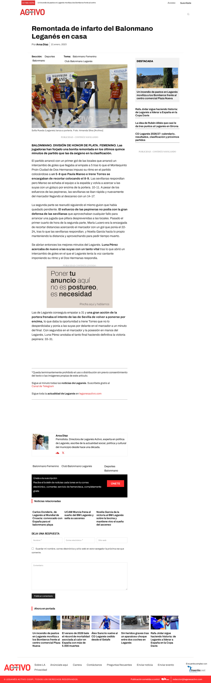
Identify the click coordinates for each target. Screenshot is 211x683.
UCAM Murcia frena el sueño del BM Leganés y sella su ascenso (78, 515)
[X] (145, 44)
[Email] (160, 44)
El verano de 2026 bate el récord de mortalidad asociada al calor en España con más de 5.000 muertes (76, 639)
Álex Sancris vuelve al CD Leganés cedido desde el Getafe (104, 636)
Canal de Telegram (43, 386)
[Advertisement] (79, 354)
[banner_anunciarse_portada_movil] (79, 287)
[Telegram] (168, 44)
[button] (188, 14)
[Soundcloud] (57, 452)
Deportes (50, 56)
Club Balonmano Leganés (78, 61)
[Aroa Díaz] (44, 444)
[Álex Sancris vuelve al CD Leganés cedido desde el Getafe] (105, 623)
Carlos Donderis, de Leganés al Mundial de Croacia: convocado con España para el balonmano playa (47, 518)
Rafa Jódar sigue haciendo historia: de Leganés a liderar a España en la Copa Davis (156, 112)
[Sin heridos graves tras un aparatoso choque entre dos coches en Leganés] (135, 623)
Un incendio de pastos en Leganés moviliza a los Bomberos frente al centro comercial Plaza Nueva (157, 95)
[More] (175, 44)
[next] (110, 3)
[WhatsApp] (153, 44)
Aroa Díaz (42, 44)
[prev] (105, 3)
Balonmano (38, 60)
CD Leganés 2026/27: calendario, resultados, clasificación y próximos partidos (157, 136)
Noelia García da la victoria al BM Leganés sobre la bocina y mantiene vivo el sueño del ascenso (110, 518)
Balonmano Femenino (85, 56)
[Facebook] (138, 44)
